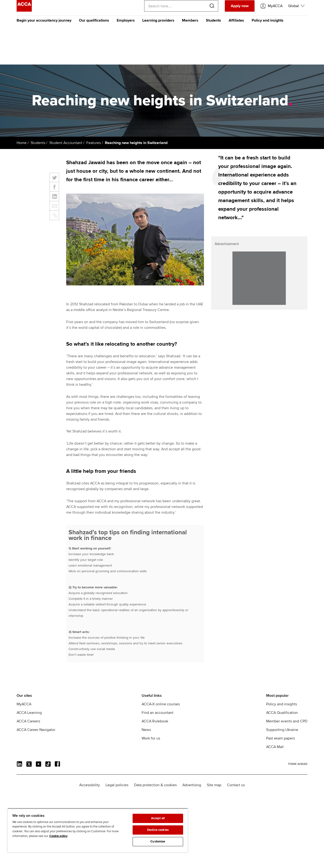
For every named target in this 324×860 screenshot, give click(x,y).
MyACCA (24, 704)
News (146, 729)
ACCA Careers (28, 721)
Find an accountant (157, 712)
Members (190, 20)
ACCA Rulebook (155, 721)
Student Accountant (65, 142)
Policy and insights (267, 20)
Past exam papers (280, 738)
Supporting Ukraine (282, 729)
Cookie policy (58, 836)
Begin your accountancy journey (44, 20)
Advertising (191, 785)
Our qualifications (94, 20)
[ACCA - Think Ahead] (24, 10)
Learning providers (158, 20)
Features (93, 142)
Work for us (151, 738)
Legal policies (117, 785)
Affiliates (236, 20)
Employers (126, 20)
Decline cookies (158, 830)
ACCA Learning (29, 712)
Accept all (158, 818)
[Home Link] (297, 764)
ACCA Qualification (282, 712)
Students (213, 20)
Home (22, 142)
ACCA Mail (275, 746)
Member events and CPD (286, 721)
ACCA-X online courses (161, 704)
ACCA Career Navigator (36, 729)
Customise (157, 841)
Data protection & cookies (155, 785)
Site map (214, 785)
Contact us (236, 785)
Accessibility (89, 785)
